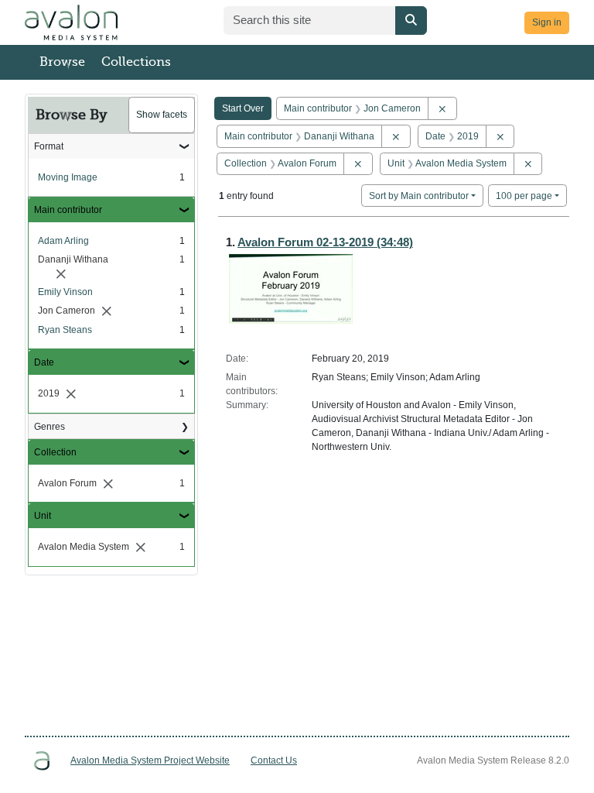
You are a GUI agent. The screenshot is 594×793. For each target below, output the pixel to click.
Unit (42, 515)
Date (44, 362)
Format (48, 146)
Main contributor (68, 209)
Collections (136, 62)
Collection (55, 452)
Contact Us (274, 760)
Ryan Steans (65, 329)
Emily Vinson (65, 292)
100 (524, 195)
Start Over (243, 108)
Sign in (547, 22)
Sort (419, 196)
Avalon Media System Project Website (150, 760)
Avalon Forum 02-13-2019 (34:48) (325, 242)
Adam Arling (63, 240)
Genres (49, 426)
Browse (62, 62)
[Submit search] (411, 20)
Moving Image (67, 177)
